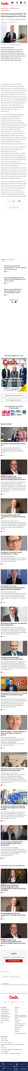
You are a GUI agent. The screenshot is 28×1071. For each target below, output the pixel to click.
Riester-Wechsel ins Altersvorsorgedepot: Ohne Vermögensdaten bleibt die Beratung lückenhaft (13, 887)
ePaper (16, 1011)
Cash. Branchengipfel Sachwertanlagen (11, 1049)
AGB (16, 1013)
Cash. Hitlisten (5, 1051)
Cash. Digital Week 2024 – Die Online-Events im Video (12, 1045)
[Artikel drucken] (14, 201)
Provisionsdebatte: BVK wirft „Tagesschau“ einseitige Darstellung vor (13, 516)
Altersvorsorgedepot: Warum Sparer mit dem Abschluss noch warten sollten (14, 279)
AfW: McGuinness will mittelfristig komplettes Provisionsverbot (12, 769)
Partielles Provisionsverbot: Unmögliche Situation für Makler (12, 658)
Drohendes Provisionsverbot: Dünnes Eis (13, 444)
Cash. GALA (3, 1047)
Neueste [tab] (3, 259)
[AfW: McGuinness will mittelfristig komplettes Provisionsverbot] (14, 759)
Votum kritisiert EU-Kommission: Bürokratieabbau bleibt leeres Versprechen (12, 843)
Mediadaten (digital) (20, 1024)
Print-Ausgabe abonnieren (14, 400)
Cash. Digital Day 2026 (6, 1042)
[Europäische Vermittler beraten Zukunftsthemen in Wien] (14, 543)
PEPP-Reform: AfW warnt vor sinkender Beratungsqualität (14, 624)
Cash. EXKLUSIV (4, 1040)
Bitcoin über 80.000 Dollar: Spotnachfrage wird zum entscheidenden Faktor (13, 290)
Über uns (17, 1029)
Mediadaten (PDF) (19, 1025)
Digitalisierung (5, 1018)
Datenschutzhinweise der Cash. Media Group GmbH (21, 1017)
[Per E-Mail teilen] (19, 201)
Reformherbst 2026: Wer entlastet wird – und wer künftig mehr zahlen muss (15, 267)
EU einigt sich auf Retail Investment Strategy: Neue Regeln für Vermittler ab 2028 (13, 807)
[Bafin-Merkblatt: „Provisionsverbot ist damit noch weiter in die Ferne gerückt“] (14, 722)
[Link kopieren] (8, 201)
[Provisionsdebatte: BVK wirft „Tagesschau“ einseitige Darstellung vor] (14, 505)
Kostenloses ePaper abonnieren (14, 395)
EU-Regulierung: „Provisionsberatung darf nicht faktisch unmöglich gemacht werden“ (13, 477)
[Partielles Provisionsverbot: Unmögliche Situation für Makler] (14, 648)
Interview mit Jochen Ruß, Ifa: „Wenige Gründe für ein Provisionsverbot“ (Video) (14, 694)
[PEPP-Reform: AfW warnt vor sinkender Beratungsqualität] (14, 614)
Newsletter (18, 1027)
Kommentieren (14, 207)
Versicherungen (5, 1009)
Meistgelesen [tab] (10, 259)
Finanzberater (4, 1011)
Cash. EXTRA (4, 1039)
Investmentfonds (5, 1013)
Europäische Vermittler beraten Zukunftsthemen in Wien (11, 553)
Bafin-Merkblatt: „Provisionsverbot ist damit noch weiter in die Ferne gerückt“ (13, 733)
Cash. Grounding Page (21, 1033)
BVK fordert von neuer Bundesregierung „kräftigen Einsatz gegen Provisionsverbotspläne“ (13, 587)
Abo (16, 1009)
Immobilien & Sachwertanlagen (5, 1016)
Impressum (17, 1020)
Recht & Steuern (5, 1020)
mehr (7, 271)
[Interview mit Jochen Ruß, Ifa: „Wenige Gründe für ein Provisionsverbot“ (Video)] (14, 683)
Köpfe (2, 1022)
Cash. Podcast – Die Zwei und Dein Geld (11, 1053)
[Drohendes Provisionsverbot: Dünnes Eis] (14, 434)
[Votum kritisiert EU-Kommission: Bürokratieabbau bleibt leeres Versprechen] (14, 832)
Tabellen (17, 1031)
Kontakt (17, 1022)
